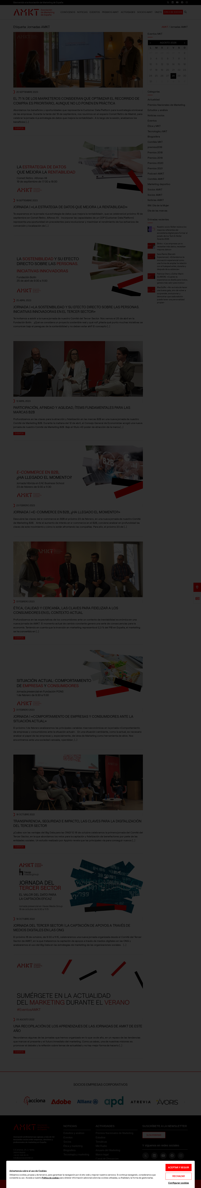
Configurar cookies (178, 1183)
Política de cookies (50, 1178)
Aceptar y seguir (178, 1167)
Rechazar (178, 1176)
